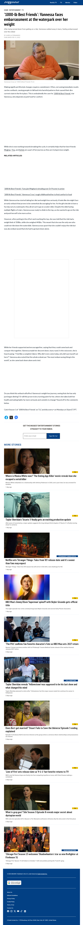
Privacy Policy (11, 898)
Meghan (7, 150)
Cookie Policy (10, 901)
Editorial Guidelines (12, 895)
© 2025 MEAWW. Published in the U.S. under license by (22, 874)
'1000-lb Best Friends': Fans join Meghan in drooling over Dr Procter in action (34, 189)
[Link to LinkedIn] (25, 911)
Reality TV (53, 2)
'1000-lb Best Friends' (62, 93)
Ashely (21, 150)
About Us (9, 892)
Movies (67, 2)
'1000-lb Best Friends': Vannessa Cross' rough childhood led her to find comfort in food (38, 194)
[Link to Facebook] (8, 911)
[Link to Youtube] (18, 911)
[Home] (11, 2)
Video (75, 2)
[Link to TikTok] (21, 912)
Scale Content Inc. (42, 874)
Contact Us (10, 908)
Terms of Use (10, 905)
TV (61, 2)
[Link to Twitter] (15, 911)
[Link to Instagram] (11, 911)
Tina (13, 150)
